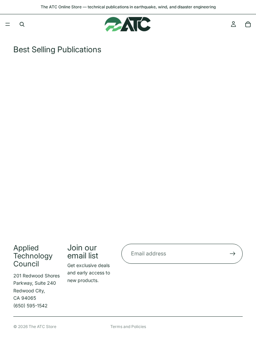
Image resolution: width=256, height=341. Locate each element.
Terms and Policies (128, 326)
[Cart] (248, 24)
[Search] (22, 24)
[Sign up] (233, 254)
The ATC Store (42, 326)
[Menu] (7, 24)
